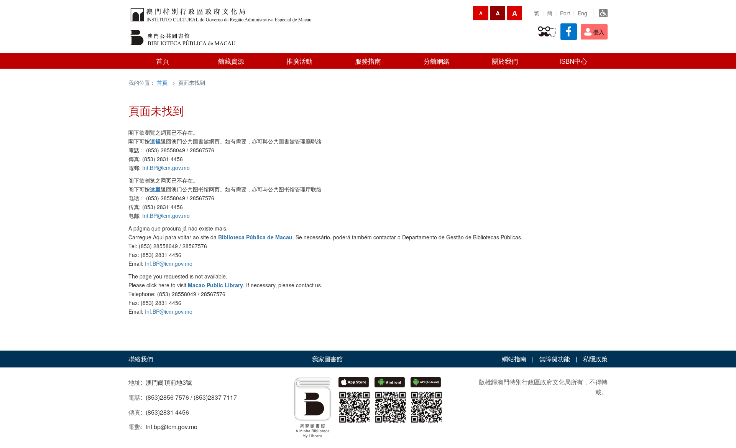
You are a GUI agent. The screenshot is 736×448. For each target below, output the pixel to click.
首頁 (162, 82)
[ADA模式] (603, 13)
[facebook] (568, 31)
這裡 (155, 141)
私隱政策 (595, 358)
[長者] (547, 32)
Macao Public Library (215, 285)
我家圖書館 (327, 358)
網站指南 (514, 358)
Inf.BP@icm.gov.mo (166, 167)
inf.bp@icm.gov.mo (171, 426)
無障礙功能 (554, 358)
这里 (155, 189)
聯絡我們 (140, 358)
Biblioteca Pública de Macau (255, 237)
